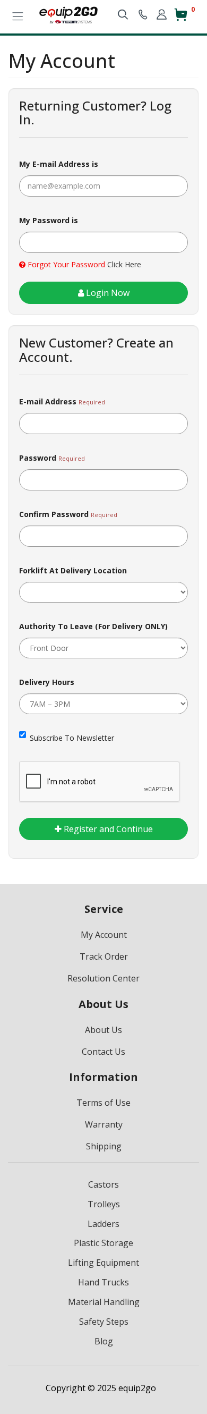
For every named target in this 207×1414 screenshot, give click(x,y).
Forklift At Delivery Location (73, 570)
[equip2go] (68, 14)
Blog (103, 1341)
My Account (104, 935)
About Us (103, 1030)
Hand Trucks (103, 1282)
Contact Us (103, 1051)
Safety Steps (103, 1321)
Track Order (104, 956)
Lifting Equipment (103, 1262)
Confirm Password (54, 514)
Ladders (103, 1224)
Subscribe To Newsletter (72, 738)
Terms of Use (103, 1102)
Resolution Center (103, 978)
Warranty (104, 1124)
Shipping (104, 1146)
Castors (103, 1184)
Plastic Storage (103, 1243)
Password (37, 458)
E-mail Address (47, 401)
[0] (180, 18)
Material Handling (104, 1302)
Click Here (124, 264)
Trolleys (104, 1204)
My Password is (48, 220)
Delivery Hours (46, 682)
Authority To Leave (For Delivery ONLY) (93, 626)
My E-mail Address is (58, 164)
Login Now (107, 293)
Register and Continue (107, 829)
